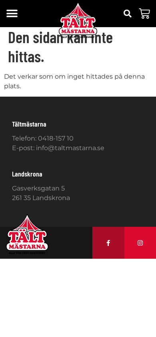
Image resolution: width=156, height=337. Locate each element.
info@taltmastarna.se (70, 148)
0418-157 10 (56, 138)
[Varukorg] (144, 13)
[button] (12, 14)
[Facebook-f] (108, 243)
